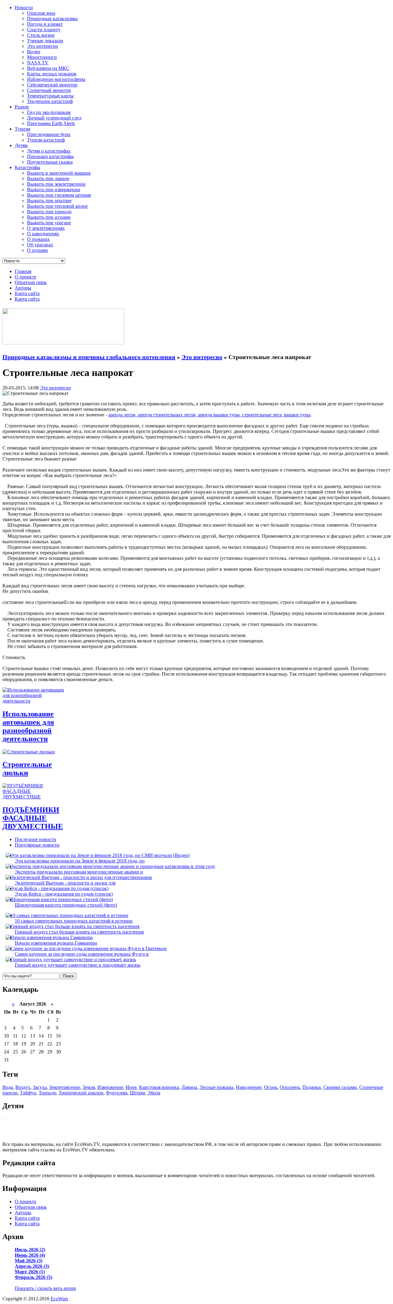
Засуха (40, 1087)
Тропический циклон (81, 1092)
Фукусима (116, 1092)
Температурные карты (50, 95)
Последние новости (35, 839)
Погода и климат (45, 24)
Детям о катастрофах (49, 151)
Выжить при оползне (49, 200)
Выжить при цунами (49, 217)
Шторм (137, 1092)
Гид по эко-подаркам (49, 112)
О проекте (25, 276)
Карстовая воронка (159, 1087)
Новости (24, 7)
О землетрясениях (46, 228)
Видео (33, 51)
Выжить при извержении (53, 189)
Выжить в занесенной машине (59, 173)
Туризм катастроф (46, 139)
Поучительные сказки (50, 162)
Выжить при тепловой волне (57, 206)
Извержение (110, 1087)
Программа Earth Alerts (51, 123)
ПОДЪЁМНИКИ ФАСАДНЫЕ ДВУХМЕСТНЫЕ (32, 818)
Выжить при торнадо (49, 211)
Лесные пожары (216, 1087)
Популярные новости (37, 844)
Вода (7, 1087)
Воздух (22, 1087)
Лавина (189, 1087)
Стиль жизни (41, 35)
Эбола (153, 1092)
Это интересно (42, 46)
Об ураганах (40, 244)
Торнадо (47, 1092)
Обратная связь (31, 282)
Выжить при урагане (49, 222)
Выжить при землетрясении (56, 184)
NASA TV (38, 62)
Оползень (290, 1087)
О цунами (37, 250)
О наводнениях (43, 233)
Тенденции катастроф (50, 101)
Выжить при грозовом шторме (59, 195)
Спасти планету (43, 29)
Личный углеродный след (54, 117)
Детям (21, 145)
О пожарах (38, 239)
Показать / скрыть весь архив (45, 1288)
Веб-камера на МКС (48, 68)
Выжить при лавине (48, 178)
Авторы (23, 287)
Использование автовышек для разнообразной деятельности (28, 726)
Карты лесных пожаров (51, 73)
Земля (89, 1087)
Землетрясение (64, 1087)
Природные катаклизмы (52, 18)
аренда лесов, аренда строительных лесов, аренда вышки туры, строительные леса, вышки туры (209, 414)
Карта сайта (27, 293)
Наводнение (249, 1087)
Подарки (311, 1087)
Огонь (270, 1087)
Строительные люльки (27, 768)
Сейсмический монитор (52, 84)
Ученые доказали (45, 40)
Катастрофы (27, 167)
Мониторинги (42, 57)
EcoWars (59, 1298)
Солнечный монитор (49, 90)
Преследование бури (48, 134)
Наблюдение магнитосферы (56, 79)
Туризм (22, 128)
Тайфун (28, 1092)
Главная (23, 271)
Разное (22, 106)
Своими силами (340, 1087)
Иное (131, 1087)
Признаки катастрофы (50, 156)
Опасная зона (41, 13)
